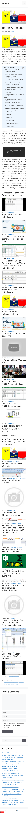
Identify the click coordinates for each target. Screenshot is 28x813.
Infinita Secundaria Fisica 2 (9, 768)
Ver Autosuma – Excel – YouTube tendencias (13, 113)
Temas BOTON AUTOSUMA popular (15, 94)
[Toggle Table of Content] (23, 68)
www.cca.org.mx (13, 510)
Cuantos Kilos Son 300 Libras (10, 770)
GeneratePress (21, 810)
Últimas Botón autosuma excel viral (14, 87)
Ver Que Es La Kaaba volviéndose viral (12, 755)
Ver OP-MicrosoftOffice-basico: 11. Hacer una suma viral (15, 116)
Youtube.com (10, 212)
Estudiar (5, 3)
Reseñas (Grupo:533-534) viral (13, 102)
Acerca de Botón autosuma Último (14, 86)
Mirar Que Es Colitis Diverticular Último (12, 775)
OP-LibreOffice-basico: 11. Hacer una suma (14, 106)
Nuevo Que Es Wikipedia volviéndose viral (13, 763)
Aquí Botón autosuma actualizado (14, 73)
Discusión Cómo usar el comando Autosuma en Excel (14, 75)
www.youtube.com (14, 461)
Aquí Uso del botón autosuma (12, 103)
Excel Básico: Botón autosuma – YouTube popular (14, 125)
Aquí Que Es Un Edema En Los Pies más (13, 761)
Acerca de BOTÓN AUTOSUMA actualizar (13, 91)
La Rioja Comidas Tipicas (9, 784)
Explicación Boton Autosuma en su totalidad (12, 96)
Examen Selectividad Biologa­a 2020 (14, 682)
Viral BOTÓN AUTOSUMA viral (13, 89)
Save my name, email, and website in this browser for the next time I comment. (14, 725)
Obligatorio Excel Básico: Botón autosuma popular (13, 70)
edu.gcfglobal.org (14, 651)
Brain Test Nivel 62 (7, 777)
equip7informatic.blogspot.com (17, 478)
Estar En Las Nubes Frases (9, 766)
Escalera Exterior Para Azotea (10, 753)
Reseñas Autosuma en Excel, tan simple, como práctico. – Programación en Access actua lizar (15, 110)
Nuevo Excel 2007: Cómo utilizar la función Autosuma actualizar (14, 122)
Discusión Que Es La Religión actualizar (12, 791)
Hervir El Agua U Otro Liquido (10, 798)
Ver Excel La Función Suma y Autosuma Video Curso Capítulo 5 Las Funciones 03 (15, 79)
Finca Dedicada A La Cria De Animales (12, 782)
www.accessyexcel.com (15, 547)
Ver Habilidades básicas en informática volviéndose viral (14, 119)
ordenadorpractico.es (15, 523)
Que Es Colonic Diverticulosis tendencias (13, 780)
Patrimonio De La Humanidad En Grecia (13, 789)
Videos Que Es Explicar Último (10, 787)
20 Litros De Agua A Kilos (11, 684)
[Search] (24, 740)
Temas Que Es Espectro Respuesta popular (14, 800)
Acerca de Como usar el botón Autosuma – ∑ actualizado (13, 83)
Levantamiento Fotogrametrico (10, 773)
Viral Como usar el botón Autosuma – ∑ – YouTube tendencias (15, 100)
